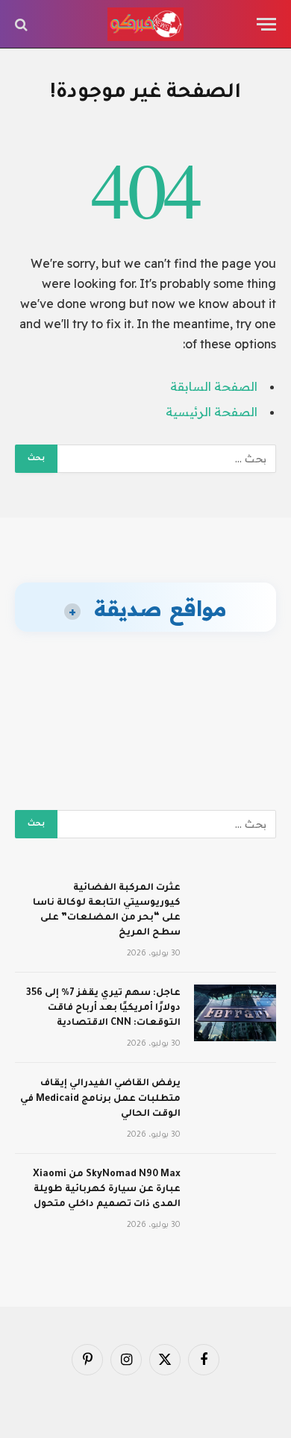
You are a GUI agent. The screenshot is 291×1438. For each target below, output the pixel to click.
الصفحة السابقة (213, 386)
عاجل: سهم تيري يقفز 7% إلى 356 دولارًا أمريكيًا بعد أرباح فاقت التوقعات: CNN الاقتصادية (103, 1008)
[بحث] (23, 24)
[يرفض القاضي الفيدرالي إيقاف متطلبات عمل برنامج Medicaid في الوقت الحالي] (235, 1103)
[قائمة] (266, 24)
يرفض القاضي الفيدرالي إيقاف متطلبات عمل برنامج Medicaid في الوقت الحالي (100, 1098)
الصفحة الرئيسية (211, 411)
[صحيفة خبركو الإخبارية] (145, 24)
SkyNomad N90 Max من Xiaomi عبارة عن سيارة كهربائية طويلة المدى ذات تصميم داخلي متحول (107, 1189)
